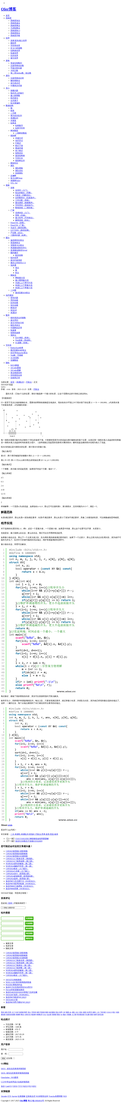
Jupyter (14, 1096)
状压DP (13, 310)
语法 (57, 1012)
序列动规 (14, 300)
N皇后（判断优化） (23, 195)
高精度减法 (15, 23)
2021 (77, 1012)
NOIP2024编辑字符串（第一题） (19, 866)
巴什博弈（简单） (22, 338)
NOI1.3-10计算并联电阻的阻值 (18, 982)
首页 (8, 16)
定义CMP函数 (16, 48)
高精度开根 (15, 36)
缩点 (17, 268)
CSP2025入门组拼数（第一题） (19, 968)
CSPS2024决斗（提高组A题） (18, 874)
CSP (64, 1012)
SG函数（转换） (22, 343)
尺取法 (29, 382)
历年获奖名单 (16, 375)
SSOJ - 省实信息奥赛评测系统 (13, 1069)
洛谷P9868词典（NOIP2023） (18, 889)
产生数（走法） (17, 233)
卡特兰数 (14, 71)
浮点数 (87, 1014)
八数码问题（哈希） (19, 235)
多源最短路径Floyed (18, 250)
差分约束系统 (16, 260)
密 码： (5, 1054)
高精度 (8, 18)
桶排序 (13, 43)
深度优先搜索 (10, 1014)
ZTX (9, 1096)
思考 (43, 834)
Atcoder (4, 1096)
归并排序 (14, 56)
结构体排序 (15, 51)
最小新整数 (15, 96)
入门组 (74, 1014)
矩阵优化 (19, 153)
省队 (73, 1012)
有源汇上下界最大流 (23, 285)
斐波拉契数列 (16, 63)
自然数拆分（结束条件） (25, 198)
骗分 (64, 1014)
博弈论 (13, 335)
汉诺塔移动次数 (17, 66)
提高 (48, 834)
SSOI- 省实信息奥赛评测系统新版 (15, 1073)
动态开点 (19, 141)
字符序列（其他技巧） (24, 205)
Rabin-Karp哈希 (16, 348)
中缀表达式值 (16, 86)
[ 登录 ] (10, 903)
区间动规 (14, 303)
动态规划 (9, 295)
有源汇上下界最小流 (23, 288)
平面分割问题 (16, 68)
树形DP (13, 308)
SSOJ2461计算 (12, 1000)
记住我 (9, 1058)
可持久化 (19, 158)
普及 (52, 834)
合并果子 (14, 101)
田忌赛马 (14, 98)
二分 (12, 834)
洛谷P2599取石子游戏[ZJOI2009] (28, 841)
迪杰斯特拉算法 (17, 240)
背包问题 (14, 298)
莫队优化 (19, 171)
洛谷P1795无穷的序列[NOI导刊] (19, 987)
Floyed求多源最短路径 (15, 990)
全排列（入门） (22, 190)
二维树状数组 (21, 133)
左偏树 (13, 176)
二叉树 (13, 113)
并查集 (13, 121)
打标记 (18, 143)
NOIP (17, 1012)
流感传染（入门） (22, 213)
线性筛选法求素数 (18, 318)
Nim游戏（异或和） (23, 340)
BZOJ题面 (14, 365)
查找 (91, 1014)
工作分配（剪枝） (22, 200)
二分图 (13, 290)
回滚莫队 (19, 173)
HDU (34, 1086)
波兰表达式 (15, 83)
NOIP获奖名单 (42, 1096)
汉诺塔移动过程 (17, 78)
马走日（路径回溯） (19, 228)
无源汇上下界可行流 (23, 283)
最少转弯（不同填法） (24, 218)
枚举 (56, 834)
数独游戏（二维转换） (24, 208)
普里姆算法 (15, 243)
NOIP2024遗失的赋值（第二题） (19, 864)
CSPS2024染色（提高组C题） (18, 879)
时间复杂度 (81, 1014)
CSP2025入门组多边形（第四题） (20, 859)
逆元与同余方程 (17, 323)
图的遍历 (14, 253)
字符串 (8, 345)
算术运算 (100, 1014)
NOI (65, 1096)
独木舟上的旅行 (17, 93)
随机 (8, 363)
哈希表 (13, 123)
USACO (109, 1012)
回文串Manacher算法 (19, 353)
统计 (114, 1012)
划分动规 (14, 305)
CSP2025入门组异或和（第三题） (20, 861)
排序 (8, 38)
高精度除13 (15, 31)
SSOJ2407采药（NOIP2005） (18, 995)
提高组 (21, 1012)
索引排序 (14, 58)
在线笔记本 (15, 378)
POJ (30, 1086)
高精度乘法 (15, 26)
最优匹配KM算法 (22, 293)
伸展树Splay (15, 181)
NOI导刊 (89, 1012)
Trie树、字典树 (16, 355)
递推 (8, 61)
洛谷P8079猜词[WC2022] (16, 997)
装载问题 (14, 91)
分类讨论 (28, 1014)
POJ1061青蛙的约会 (14, 985)
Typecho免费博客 (55, 1096)
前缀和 (18, 1014)
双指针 (32, 834)
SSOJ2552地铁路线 (13, 980)
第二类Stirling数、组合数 (20, 73)
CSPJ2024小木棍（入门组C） (18, 871)
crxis (10, 825)
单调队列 (14, 118)
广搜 (12, 210)
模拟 (46, 1012)
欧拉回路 (19, 255)
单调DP (13, 313)
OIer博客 (8, 9)
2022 (44, 1014)
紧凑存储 (19, 148)
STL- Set (13, 183)
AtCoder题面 (15, 368)
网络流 (13, 275)
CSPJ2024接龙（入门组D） (17, 869)
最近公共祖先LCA (18, 263)
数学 (8, 315)
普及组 (42, 1012)
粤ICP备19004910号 (36, 1101)
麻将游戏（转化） (22, 220)
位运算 (49, 1014)
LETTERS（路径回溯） (20, 230)
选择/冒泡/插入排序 (18, 41)
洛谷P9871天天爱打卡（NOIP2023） (21, 881)
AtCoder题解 (15, 370)
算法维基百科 (16, 373)
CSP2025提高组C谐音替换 (17, 851)
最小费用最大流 (22, 280)
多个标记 (19, 151)
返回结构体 (20, 156)
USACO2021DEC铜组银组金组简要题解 (32, 839)
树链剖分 (14, 163)
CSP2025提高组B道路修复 (17, 854)
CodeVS (8, 1086)
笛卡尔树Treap (16, 178)
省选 (117, 1012)
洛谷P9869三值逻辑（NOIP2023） (20, 886)
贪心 (8, 88)
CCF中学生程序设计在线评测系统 (15, 1082)
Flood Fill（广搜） (17, 225)
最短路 (3, 1014)
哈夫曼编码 (15, 103)
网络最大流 (20, 278)
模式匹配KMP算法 (18, 350)
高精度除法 (15, 33)
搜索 (8, 185)
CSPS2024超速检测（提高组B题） (20, 876)
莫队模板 (19, 168)
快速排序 (14, 53)
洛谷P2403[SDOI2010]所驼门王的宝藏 (21, 992)
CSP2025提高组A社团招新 (17, 856)
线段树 (13, 136)
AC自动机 (14, 358)
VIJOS (15, 1086)
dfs (70, 1012)
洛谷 (3, 1086)
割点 (17, 273)
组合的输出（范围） (23, 193)
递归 (8, 76)
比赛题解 (21, 1096)
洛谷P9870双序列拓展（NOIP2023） (21, 884)
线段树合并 (20, 161)
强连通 (13, 265)
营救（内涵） (21, 215)
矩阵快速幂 (15, 333)
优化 (80, 1012)
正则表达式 (30, 1096)
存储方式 (19, 138)
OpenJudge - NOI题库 (9, 1077)
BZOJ (25, 1086)
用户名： (5, 1049)
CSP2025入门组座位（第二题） (19, 965)
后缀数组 (14, 360)
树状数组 (14, 131)
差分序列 (14, 320)
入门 (13, 1012)
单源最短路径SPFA (18, 248)
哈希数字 (19, 126)
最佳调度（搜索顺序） (24, 203)
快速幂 (13, 330)
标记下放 (19, 146)
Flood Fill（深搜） (17, 223)
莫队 (12, 166)
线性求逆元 (15, 325)
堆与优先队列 (16, 116)
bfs (62, 1014)
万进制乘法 (15, 28)
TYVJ (20, 1086)
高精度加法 (15, 21)
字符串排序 (15, 46)
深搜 (12, 188)
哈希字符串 (20, 128)
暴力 (104, 1012)
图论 (8, 238)
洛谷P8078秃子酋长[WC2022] (18, 1002)
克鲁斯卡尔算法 (17, 245)
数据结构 (9, 106)
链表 (12, 111)
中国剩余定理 (16, 328)
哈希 (95, 1014)
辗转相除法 (15, 81)
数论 (22, 1014)
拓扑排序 (14, 258)
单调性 (17, 834)
